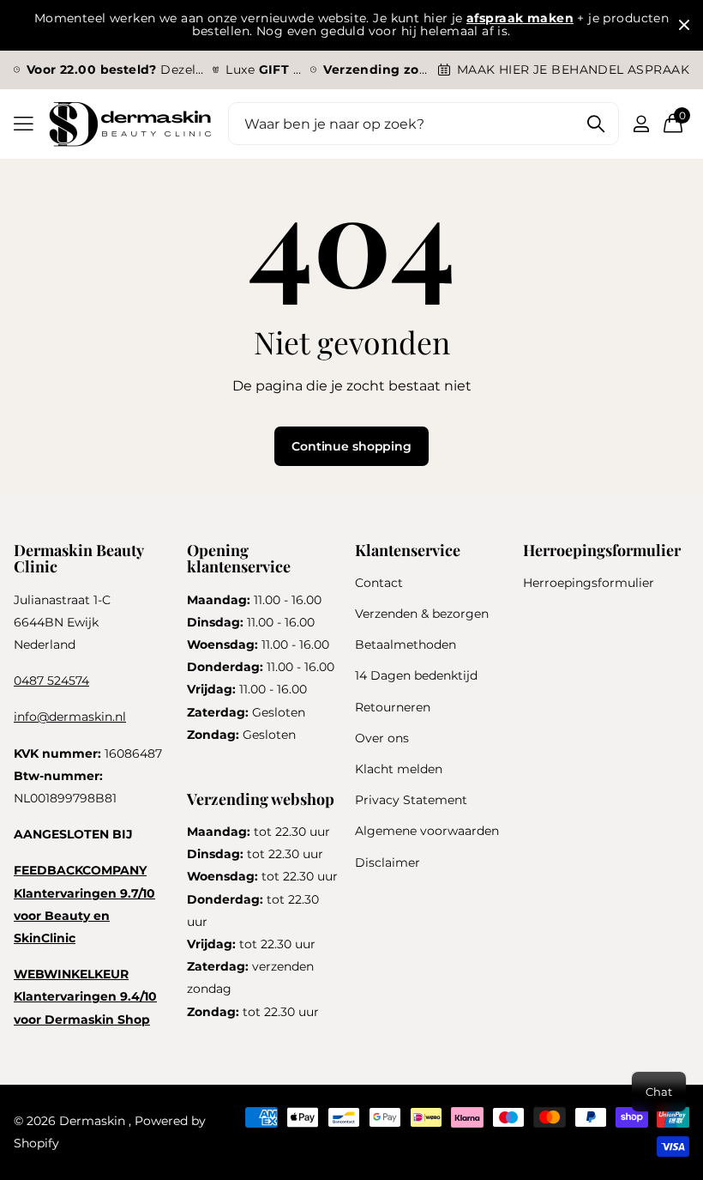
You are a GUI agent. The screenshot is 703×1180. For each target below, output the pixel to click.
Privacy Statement (411, 800)
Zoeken (595, 123)
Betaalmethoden (405, 644)
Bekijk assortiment (23, 124)
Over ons (382, 738)
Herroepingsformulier (588, 583)
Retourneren (392, 707)
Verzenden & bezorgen (422, 613)
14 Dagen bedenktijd (416, 675)
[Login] (641, 124)
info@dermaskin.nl (70, 716)
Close (684, 25)
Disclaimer (387, 862)
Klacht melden (398, 769)
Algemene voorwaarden (427, 831)
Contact (379, 583)
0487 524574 (51, 680)
